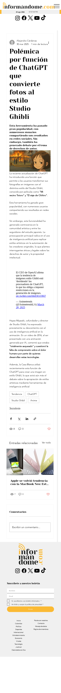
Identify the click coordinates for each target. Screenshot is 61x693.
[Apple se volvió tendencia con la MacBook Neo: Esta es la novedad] (30, 462)
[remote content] (30, 289)
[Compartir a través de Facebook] (11, 418)
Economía (18, 638)
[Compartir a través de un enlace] (34, 418)
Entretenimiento (19, 635)
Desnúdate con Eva (19, 650)
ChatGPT (32, 394)
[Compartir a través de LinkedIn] (26, 418)
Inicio (19, 621)
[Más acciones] (49, 42)
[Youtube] (37, 18)
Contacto (41, 623)
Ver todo (46, 442)
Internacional (18, 632)
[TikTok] (43, 18)
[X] (30, 18)
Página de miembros (41, 629)
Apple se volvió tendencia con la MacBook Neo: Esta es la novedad (29, 482)
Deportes (18, 629)
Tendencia (17, 394)
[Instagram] (17, 18)
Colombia (18, 623)
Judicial (18, 647)
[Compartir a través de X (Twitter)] (18, 418)
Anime (33, 400)
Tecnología (14, 408)
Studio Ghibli (18, 400)
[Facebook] (24, 18)
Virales (18, 641)
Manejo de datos (41, 626)
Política (18, 626)
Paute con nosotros (41, 620)
